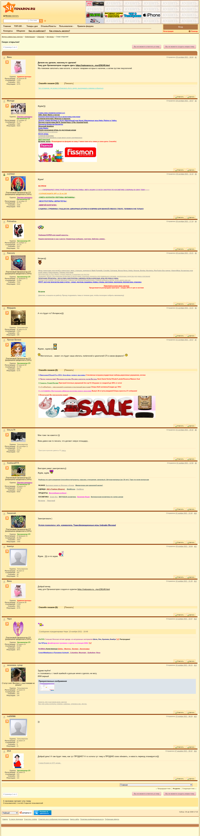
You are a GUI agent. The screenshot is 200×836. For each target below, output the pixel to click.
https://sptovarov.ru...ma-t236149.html (93, 65)
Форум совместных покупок (12, 37)
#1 (196, 57)
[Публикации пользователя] (7, 62)
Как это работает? (37, 31)
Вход (180, 27)
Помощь (194, 31)
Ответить (180, 97)
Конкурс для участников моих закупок (52, 702)
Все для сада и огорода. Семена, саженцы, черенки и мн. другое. (62, 704)
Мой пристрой (44, 139)
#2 (196, 101)
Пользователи (65, 26)
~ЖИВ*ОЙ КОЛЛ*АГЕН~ (47, 205)
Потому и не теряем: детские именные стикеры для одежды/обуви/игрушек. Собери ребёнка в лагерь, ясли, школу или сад (84, 280)
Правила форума (85, 26)
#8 (196, 430)
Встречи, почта (44, 141)
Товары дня (32, 26)
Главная (7, 26)
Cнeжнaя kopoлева (46, 136)
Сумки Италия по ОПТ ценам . (49, 763)
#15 (195, 716)
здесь (64, 450)
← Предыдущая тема (163, 788)
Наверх (5, 819)
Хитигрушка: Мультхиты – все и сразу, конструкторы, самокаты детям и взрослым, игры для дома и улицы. (78, 278)
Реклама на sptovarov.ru (44, 812)
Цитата (191, 97)
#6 (196, 308)
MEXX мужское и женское (48, 132)
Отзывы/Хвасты (48, 26)
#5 (196, 253)
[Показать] (68, 83)
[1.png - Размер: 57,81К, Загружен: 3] (47, 691)
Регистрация (168, 31)
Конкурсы (8, 31)
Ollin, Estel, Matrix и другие (49, 115)
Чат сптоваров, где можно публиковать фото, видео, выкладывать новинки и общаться (70, 88)
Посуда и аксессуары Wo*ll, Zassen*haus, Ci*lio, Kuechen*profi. (63, 122)
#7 (196, 340)
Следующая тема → (189, 788)
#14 (195, 665)
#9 (196, 463)
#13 (195, 619)
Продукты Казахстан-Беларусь (50, 124)
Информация (30, 37)
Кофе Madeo (43, 128)
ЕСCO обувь (43, 134)
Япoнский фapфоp (46, 126)
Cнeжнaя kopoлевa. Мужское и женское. (54, 118)
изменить (12, 16)
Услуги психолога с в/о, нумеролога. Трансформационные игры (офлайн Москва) (77, 525)
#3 (196, 174)
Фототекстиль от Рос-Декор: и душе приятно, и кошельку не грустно (63, 274)
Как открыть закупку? (59, 31)
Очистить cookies (30, 819)
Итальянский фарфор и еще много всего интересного (60, 138)
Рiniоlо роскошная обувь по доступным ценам (57, 130)
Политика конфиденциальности (92, 819)
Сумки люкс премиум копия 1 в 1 (51, 113)
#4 (196, 221)
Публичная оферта (112, 819)
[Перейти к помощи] (190, 31)
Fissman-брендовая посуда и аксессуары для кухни (59, 117)
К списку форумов (16, 819)
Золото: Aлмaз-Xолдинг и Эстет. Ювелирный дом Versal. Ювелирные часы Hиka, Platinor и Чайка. (77, 120)
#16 (195, 751)
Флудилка (50, 37)
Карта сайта (74, 819)
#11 (195, 546)
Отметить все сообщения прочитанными (53, 819)
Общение (20, 31)
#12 (195, 581)
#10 (195, 513)
